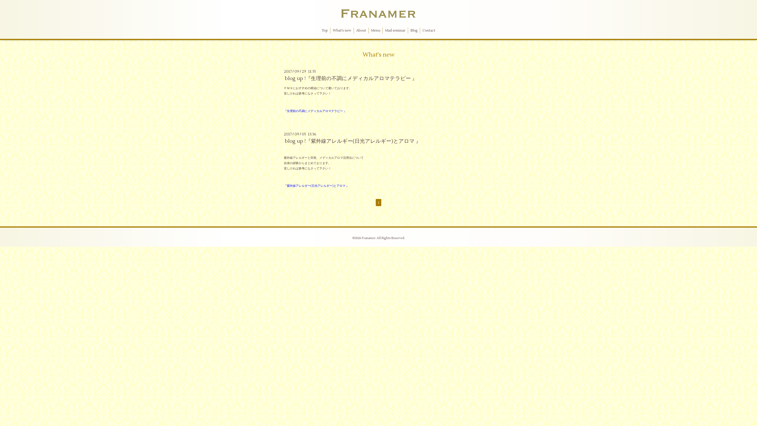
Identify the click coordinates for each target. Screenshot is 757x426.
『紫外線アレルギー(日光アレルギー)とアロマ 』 (316, 186)
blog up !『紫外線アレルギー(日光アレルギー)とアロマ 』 (353, 141)
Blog (414, 30)
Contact (428, 30)
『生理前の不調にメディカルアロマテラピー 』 (315, 111)
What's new (342, 30)
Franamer (369, 238)
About (361, 30)
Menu (375, 30)
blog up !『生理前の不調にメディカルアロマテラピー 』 (351, 78)
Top (325, 30)
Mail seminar (395, 30)
